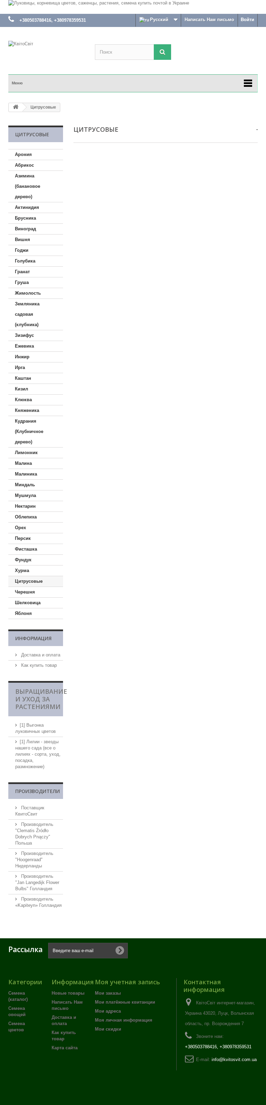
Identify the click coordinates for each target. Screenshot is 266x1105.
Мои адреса (108, 1011)
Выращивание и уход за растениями (41, 699)
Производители (37, 791)
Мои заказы (108, 993)
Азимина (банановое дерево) (27, 186)
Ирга (20, 367)
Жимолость (28, 293)
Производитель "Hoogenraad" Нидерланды (34, 859)
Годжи (21, 250)
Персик (23, 538)
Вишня (22, 239)
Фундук (23, 559)
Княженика (27, 410)
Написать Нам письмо (209, 19)
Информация (33, 638)
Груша (22, 282)
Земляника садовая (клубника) (27, 314)
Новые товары (68, 993)
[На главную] (15, 107)
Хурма (22, 570)
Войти (247, 19)
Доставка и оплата (40, 654)
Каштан (23, 378)
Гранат (22, 271)
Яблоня (23, 613)
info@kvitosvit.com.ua (234, 1059)
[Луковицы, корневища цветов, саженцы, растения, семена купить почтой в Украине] (133, 7)
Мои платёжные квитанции (125, 1002)
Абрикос (24, 165)
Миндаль (25, 484)
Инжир (22, 356)
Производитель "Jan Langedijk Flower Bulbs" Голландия (37, 882)
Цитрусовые (29, 581)
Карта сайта (65, 1047)
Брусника (25, 218)
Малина (23, 463)
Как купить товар (38, 665)
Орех (20, 527)
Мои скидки (108, 1029)
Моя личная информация (123, 1020)
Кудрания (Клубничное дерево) (29, 431)
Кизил (21, 389)
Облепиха (26, 516)
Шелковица (28, 602)
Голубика (25, 261)
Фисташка (26, 549)
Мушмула (25, 495)
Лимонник (26, 452)
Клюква (23, 399)
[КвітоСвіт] (46, 54)
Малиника (26, 474)
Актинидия (27, 207)
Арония (23, 154)
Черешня (25, 592)
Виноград (25, 228)
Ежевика (24, 346)
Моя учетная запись (127, 982)
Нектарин (25, 506)
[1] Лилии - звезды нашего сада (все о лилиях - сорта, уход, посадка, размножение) (38, 754)
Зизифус (24, 335)
